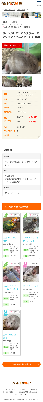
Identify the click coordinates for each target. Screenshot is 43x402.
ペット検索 (21, 10)
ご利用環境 (9, 392)
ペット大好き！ (9, 10)
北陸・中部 (21, 103)
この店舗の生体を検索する (21, 364)
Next (37, 59)
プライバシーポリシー (21, 395)
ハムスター (30, 95)
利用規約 (34, 389)
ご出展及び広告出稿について (28, 392)
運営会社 (23, 389)
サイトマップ (10, 389)
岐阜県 (29, 103)
